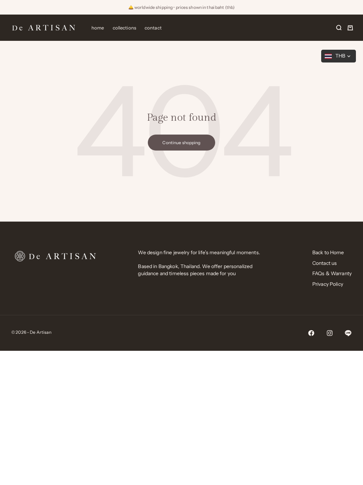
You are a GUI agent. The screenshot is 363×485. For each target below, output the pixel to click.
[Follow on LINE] (348, 333)
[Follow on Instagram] (329, 333)
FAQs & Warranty (332, 273)
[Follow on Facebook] (311, 333)
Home (97, 28)
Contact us (324, 263)
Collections (124, 28)
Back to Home (328, 252)
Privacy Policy (327, 284)
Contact (153, 28)
